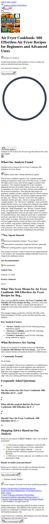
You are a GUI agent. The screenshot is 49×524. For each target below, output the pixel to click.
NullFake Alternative (18, 497)
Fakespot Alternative (16, 495)
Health (40, 499)
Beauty (21, 499)
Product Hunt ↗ (32, 497)
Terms (8, 493)
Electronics (13, 499)
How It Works (19, 488)
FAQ (8, 491)
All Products (30, 491)
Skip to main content (8, 2)
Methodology (20, 491)
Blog (13, 491)
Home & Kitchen (30, 499)
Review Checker (7, 488)
